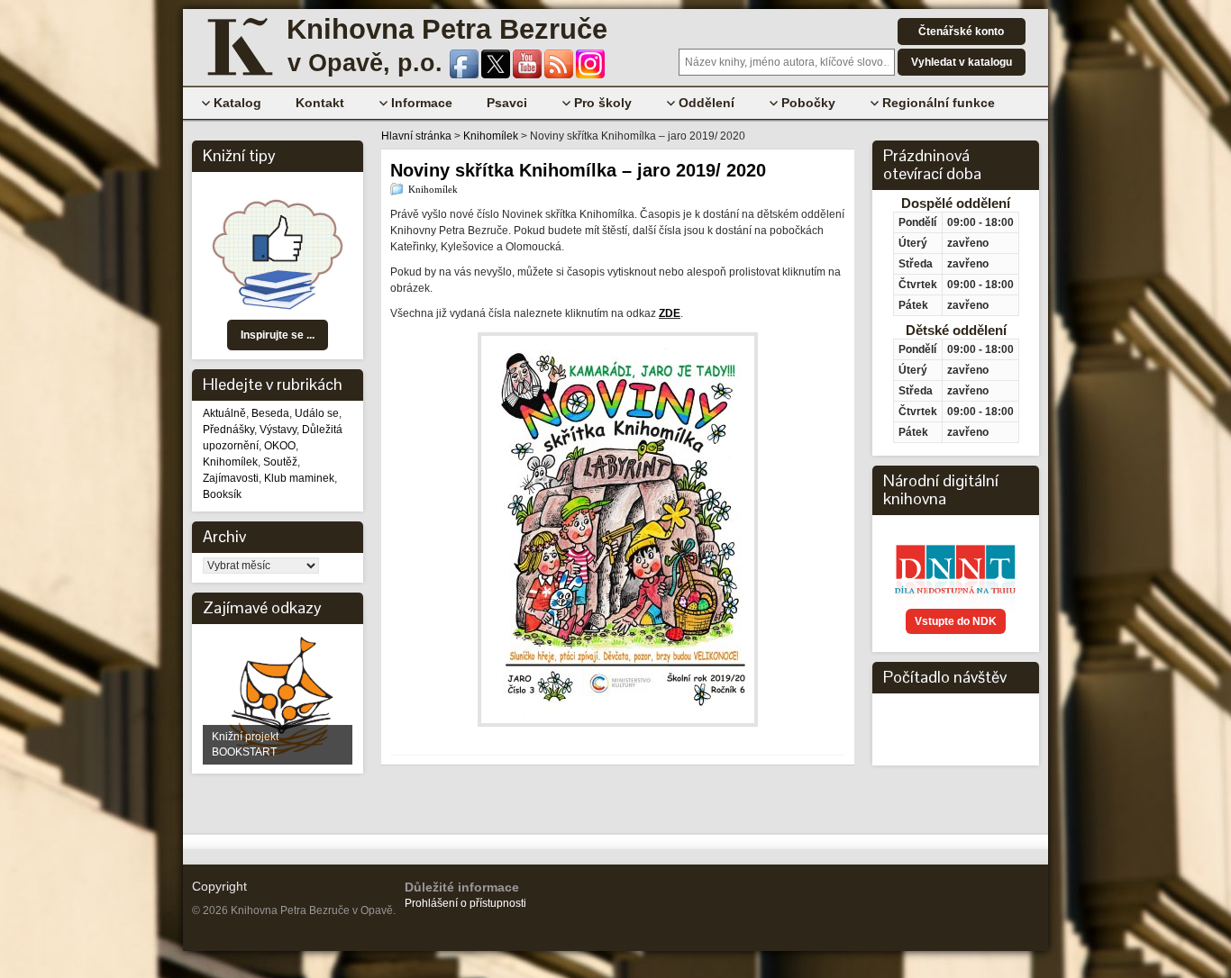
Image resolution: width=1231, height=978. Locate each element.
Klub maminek (299, 478)
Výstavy (278, 429)
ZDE (669, 313)
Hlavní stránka (416, 136)
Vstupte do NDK (956, 621)
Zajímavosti (231, 478)
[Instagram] (590, 74)
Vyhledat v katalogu (961, 62)
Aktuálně (224, 413)
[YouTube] (528, 74)
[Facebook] (465, 74)
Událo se (317, 413)
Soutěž (280, 462)
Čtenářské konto (961, 31)
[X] (497, 74)
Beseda (270, 413)
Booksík (222, 494)
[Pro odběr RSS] (560, 74)
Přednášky (228, 429)
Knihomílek (230, 462)
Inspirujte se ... (278, 335)
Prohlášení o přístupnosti (465, 903)
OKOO (280, 445)
